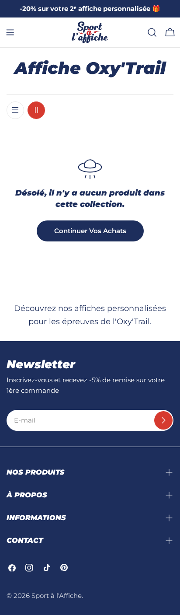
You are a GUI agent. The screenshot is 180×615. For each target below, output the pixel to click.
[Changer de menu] (10, 32)
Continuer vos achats (90, 231)
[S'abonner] (163, 420)
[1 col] (15, 110)
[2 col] (36, 110)
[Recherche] (152, 32)
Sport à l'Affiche (56, 595)
